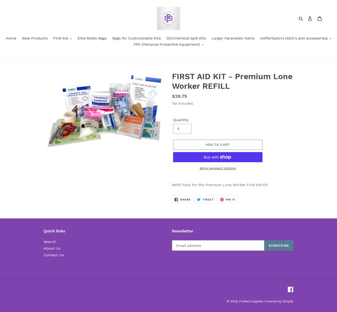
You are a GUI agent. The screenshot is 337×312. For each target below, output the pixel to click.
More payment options (218, 168)
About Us (52, 248)
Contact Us (54, 255)
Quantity (181, 120)
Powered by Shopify (279, 301)
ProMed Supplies (251, 301)
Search (50, 242)
